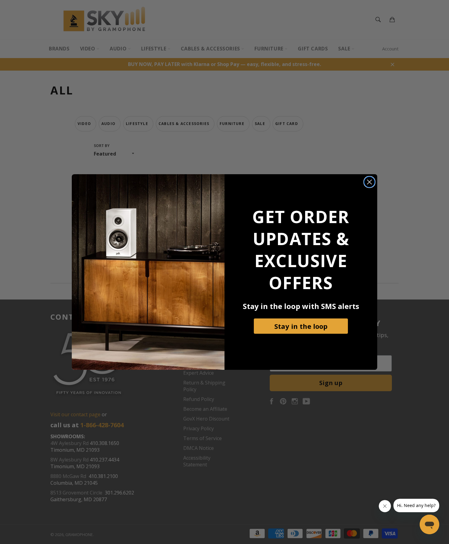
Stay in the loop (300, 326)
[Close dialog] (369, 182)
